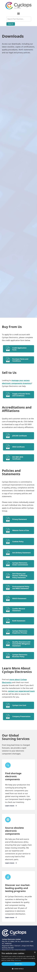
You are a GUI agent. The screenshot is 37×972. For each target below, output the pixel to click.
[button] (18, 13)
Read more (18, 960)
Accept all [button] (18, 964)
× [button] (35, 952)
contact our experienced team (21, 691)
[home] (18, 5)
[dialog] (18, 961)
